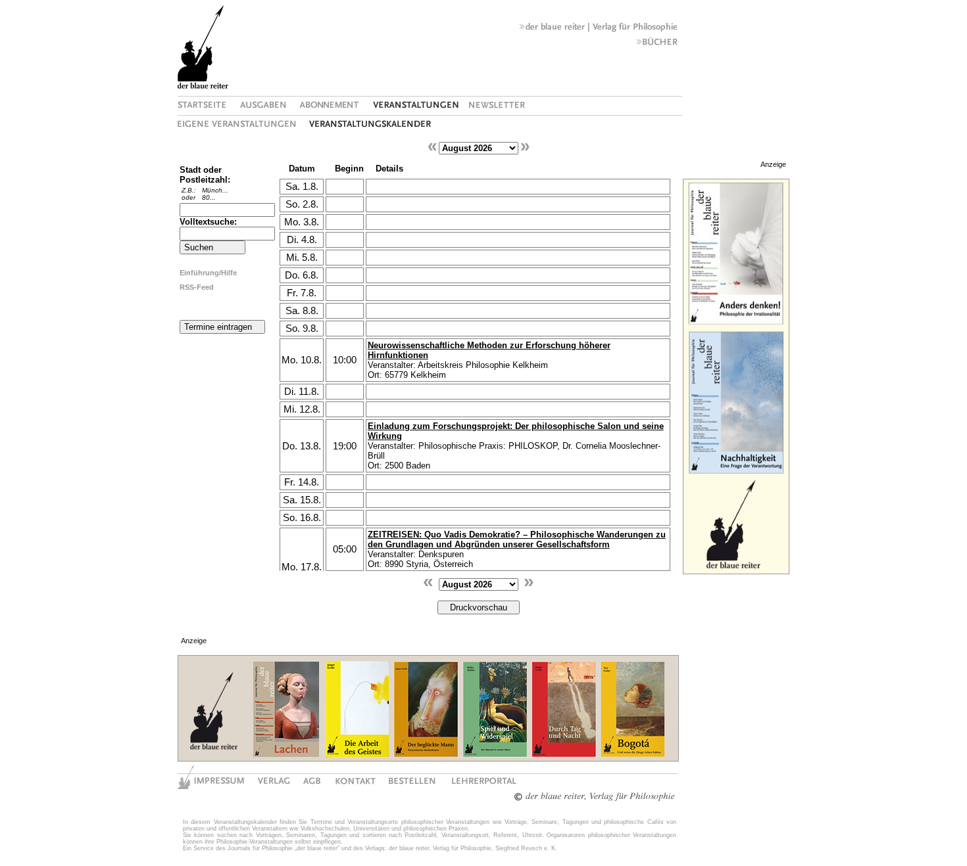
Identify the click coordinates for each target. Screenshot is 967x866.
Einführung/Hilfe (208, 273)
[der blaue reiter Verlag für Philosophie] (599, 29)
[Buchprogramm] (657, 44)
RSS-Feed (197, 287)
